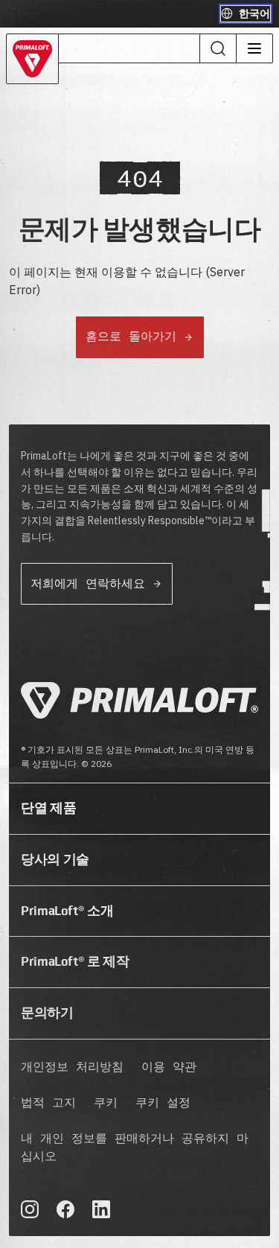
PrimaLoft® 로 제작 (75, 961)
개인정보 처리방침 (72, 1067)
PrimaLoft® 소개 (67, 910)
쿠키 (106, 1103)
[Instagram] (30, 1209)
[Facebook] (65, 1209)
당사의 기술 (55, 859)
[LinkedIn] (101, 1209)
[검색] (218, 48)
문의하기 (47, 1013)
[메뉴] (254, 48)
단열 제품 (48, 808)
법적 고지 (48, 1103)
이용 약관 (168, 1067)
